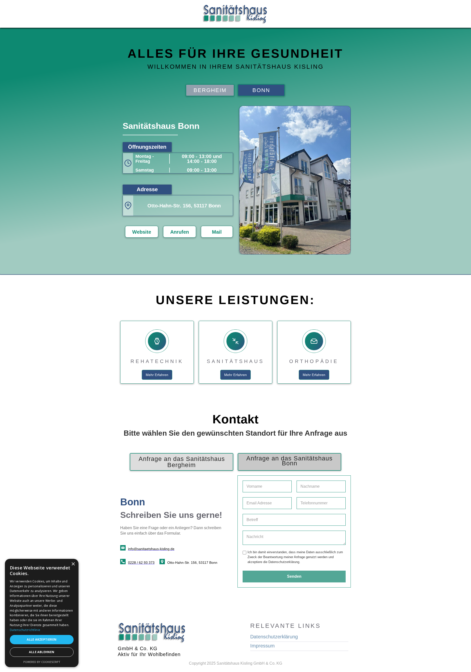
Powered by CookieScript (41, 662)
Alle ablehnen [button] (41, 652)
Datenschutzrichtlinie (25, 630)
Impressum (262, 645)
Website (141, 232)
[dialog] (41, 613)
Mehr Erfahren (157, 375)
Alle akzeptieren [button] (41, 639)
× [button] (73, 564)
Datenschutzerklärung (274, 636)
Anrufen (179, 232)
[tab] (210, 90)
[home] (235, 14)
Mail (217, 232)
